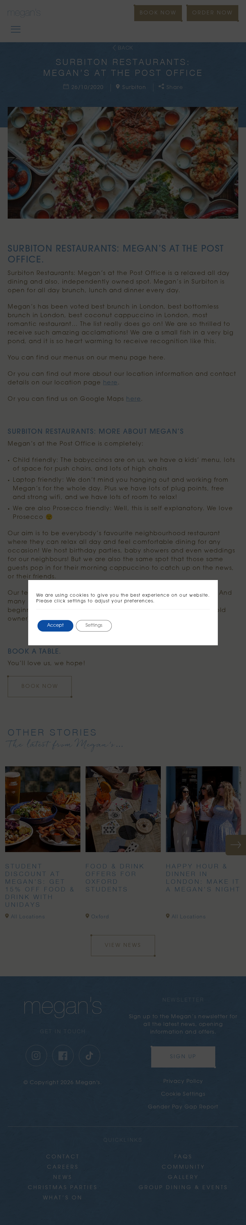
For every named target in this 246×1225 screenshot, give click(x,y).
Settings (94, 625)
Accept (55, 625)
